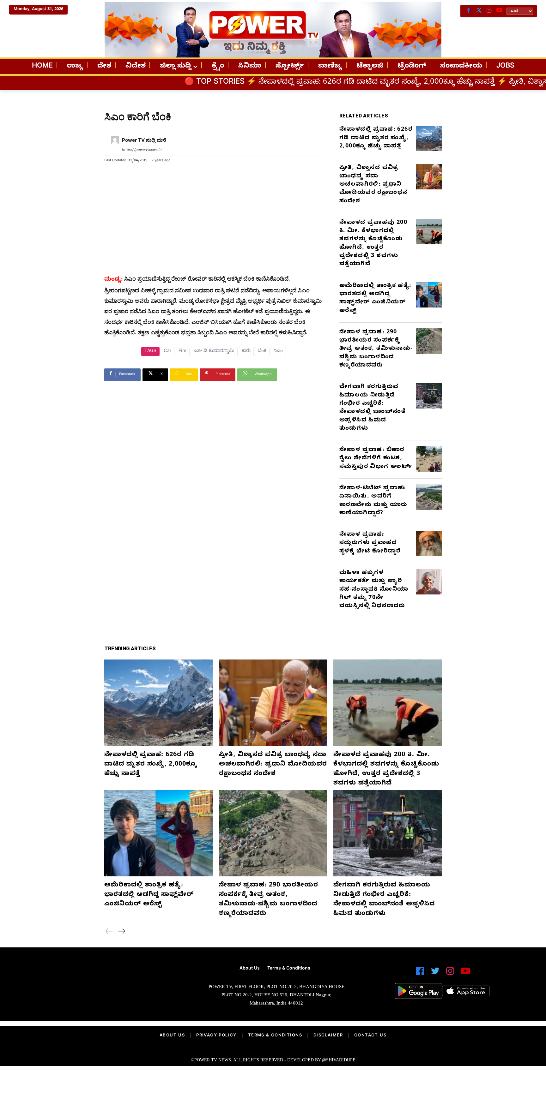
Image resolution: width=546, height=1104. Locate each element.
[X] (479, 11)
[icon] (420, 974)
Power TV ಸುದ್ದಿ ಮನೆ (144, 141)
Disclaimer (328, 1036)
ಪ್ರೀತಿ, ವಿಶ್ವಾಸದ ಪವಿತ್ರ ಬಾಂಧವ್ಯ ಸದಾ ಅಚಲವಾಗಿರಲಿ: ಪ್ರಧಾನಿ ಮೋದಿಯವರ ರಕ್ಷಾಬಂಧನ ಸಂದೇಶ (373, 184)
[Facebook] (469, 11)
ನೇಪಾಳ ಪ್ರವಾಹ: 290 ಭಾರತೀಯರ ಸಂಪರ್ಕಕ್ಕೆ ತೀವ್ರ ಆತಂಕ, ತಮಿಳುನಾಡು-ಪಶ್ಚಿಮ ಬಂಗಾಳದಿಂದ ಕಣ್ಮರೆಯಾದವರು (376, 349)
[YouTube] (499, 11)
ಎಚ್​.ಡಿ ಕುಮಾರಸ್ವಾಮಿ (214, 352)
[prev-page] (109, 932)
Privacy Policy (216, 1036)
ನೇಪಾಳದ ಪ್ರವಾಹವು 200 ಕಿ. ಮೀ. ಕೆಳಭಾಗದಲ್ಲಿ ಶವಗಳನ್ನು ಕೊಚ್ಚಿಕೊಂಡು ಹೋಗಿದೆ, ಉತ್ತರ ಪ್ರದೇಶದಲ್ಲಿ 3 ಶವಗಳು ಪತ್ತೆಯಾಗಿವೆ (373, 243)
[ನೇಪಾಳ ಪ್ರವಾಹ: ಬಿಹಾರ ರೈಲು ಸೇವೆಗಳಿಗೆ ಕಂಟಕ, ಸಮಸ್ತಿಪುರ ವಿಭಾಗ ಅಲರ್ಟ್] (429, 459)
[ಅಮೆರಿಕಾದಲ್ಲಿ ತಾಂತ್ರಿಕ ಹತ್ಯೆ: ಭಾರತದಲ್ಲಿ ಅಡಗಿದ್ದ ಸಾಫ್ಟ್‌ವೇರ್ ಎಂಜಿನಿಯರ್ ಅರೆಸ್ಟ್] (429, 294)
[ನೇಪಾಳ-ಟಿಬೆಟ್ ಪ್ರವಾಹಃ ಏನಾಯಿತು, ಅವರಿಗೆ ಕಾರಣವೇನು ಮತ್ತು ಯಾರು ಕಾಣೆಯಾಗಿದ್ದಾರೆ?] (429, 497)
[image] (103, 988)
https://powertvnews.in (141, 150)
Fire (183, 352)
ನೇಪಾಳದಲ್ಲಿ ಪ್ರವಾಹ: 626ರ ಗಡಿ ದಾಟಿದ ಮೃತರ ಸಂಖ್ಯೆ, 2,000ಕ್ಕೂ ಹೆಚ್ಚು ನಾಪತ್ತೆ (291, 83)
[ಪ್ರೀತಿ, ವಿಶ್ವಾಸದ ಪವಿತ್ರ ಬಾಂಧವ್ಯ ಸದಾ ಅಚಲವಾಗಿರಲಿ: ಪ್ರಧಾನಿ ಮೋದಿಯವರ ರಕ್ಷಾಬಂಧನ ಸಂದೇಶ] (429, 176)
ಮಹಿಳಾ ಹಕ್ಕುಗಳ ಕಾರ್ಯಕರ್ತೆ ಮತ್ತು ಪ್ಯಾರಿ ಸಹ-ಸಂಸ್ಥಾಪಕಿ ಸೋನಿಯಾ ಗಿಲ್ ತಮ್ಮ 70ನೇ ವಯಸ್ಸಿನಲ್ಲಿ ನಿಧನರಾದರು (373, 589)
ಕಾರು (246, 352)
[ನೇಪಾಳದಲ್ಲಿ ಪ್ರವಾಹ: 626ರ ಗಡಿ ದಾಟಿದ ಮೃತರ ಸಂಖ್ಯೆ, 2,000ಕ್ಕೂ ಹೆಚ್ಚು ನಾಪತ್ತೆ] (429, 138)
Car (168, 352)
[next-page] (121, 932)
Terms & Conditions (275, 1036)
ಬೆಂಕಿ (262, 352)
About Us (172, 1036)
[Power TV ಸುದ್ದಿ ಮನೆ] (115, 146)
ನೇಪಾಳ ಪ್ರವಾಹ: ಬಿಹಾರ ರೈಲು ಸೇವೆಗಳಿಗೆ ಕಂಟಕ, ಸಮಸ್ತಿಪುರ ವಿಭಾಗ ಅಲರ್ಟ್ (376, 458)
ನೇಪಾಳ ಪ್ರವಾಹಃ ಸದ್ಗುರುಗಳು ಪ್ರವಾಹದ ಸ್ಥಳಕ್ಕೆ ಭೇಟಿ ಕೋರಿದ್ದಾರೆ (369, 543)
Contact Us (370, 1036)
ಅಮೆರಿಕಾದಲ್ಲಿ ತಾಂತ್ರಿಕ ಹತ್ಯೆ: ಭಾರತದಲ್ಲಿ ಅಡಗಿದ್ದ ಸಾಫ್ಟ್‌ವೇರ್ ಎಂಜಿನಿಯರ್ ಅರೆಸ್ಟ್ (375, 298)
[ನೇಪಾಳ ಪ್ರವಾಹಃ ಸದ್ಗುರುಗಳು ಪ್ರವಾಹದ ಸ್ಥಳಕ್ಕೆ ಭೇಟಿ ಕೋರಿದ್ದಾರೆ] (429, 543)
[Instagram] (489, 11)
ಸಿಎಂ (278, 352)
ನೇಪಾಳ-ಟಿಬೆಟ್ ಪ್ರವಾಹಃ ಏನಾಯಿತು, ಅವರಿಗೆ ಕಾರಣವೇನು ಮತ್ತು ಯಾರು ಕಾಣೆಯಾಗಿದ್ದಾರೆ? (373, 501)
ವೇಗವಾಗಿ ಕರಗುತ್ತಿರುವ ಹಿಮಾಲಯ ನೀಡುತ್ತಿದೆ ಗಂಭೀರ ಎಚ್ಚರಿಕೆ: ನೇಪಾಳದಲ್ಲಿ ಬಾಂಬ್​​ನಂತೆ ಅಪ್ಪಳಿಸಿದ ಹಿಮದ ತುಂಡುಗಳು (372, 408)
